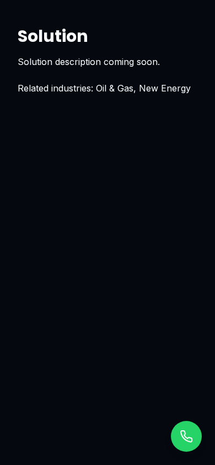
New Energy (165, 88)
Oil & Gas (114, 88)
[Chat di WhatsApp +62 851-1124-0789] (186, 436)
